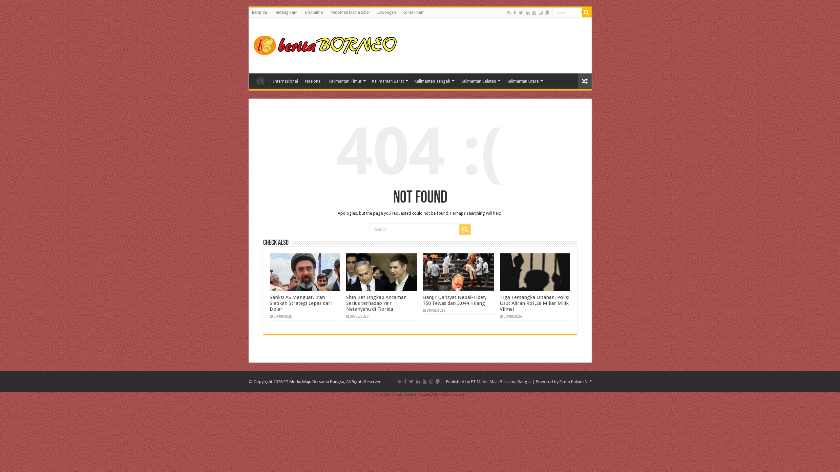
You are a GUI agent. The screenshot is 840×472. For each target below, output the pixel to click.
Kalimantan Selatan (478, 81)
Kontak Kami (414, 12)
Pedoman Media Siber (350, 12)
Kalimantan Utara (523, 81)
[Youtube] (534, 13)
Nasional (313, 81)
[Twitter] (521, 13)
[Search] (587, 12)
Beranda (259, 12)
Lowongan (386, 12)
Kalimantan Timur (345, 81)
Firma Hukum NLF (575, 381)
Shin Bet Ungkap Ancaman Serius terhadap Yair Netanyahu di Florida (376, 303)
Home (260, 80)
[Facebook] (515, 13)
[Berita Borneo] (327, 44)
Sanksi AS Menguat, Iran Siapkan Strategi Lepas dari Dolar (301, 303)
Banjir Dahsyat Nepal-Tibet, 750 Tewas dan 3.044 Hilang (454, 300)
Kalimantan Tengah (432, 81)
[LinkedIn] (527, 13)
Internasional (285, 81)
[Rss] (509, 13)
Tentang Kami (286, 12)
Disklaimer (314, 12)
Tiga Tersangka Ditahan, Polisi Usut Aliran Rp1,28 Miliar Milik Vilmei (534, 303)
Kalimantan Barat (388, 81)
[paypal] (547, 13)
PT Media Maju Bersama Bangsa (501, 381)
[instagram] (540, 13)
